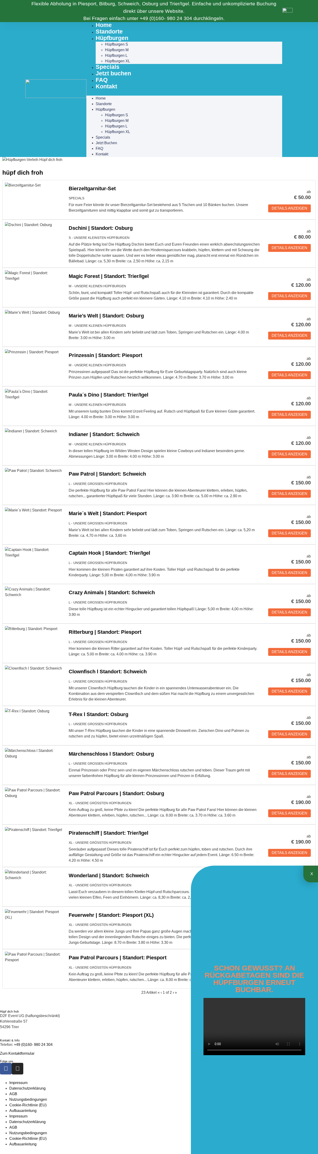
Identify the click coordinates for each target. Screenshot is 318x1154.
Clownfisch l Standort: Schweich (108, 671)
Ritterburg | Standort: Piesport (105, 632)
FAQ (102, 80)
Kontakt (106, 86)
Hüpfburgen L (116, 55)
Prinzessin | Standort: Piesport (105, 355)
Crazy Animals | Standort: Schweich (112, 592)
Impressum (18, 1083)
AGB (13, 1094)
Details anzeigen (289, 208)
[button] (184, 93)
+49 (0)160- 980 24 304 (166, 18)
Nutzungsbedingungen (28, 1099)
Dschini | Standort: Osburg (101, 228)
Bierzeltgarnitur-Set (92, 188)
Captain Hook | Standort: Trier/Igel (109, 553)
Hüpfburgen (112, 38)
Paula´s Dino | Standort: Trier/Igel (108, 395)
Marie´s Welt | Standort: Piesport (108, 513)
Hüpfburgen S (116, 44)
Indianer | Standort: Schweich (104, 434)
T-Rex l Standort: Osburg (98, 714)
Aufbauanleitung (23, 1111)
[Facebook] (6, 1068)
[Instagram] (17, 1068)
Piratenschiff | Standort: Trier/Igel (108, 833)
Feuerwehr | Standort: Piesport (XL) (111, 915)
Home (104, 25)
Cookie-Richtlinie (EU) (28, 1105)
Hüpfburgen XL (117, 61)
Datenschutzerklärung (27, 1088)
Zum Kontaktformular (17, 1053)
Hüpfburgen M (117, 50)
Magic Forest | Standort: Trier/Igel (109, 276)
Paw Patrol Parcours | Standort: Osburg (116, 793)
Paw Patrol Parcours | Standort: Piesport (117, 958)
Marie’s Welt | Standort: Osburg (106, 316)
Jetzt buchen (113, 73)
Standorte (109, 31)
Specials (107, 66)
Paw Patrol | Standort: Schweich (107, 474)
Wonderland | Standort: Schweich (109, 875)
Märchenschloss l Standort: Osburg (111, 754)
